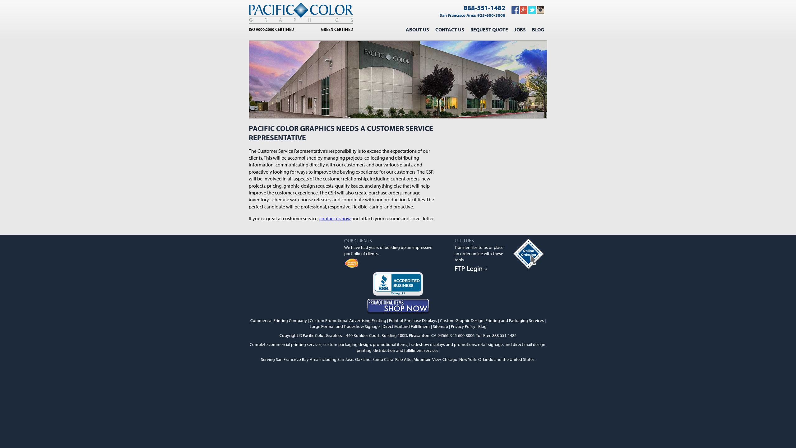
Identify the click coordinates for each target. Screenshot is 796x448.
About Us (417, 29)
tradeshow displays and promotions (442, 344)
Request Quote (489, 29)
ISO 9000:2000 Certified (271, 29)
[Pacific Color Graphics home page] (301, 13)
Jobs (520, 29)
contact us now (335, 218)
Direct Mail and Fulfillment (406, 326)
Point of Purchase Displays (413, 320)
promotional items (390, 344)
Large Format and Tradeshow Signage (345, 326)
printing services (306, 344)
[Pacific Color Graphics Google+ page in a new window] (523, 12)
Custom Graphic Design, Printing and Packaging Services (492, 320)
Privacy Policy (463, 326)
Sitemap (440, 326)
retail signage (490, 344)
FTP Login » (471, 268)
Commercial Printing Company (278, 320)
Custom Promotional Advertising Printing (348, 320)
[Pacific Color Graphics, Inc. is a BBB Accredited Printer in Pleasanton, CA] (398, 284)
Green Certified (337, 29)
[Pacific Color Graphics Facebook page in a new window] (515, 12)
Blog (538, 29)
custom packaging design (347, 344)
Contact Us (449, 29)
